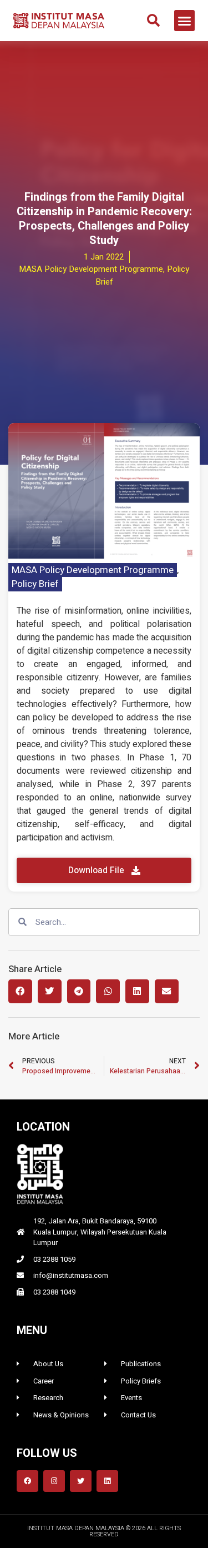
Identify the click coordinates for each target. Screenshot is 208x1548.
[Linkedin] (107, 1481)
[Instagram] (54, 1481)
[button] (153, 20)
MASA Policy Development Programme (93, 570)
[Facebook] (27, 1481)
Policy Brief (35, 584)
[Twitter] (81, 1481)
